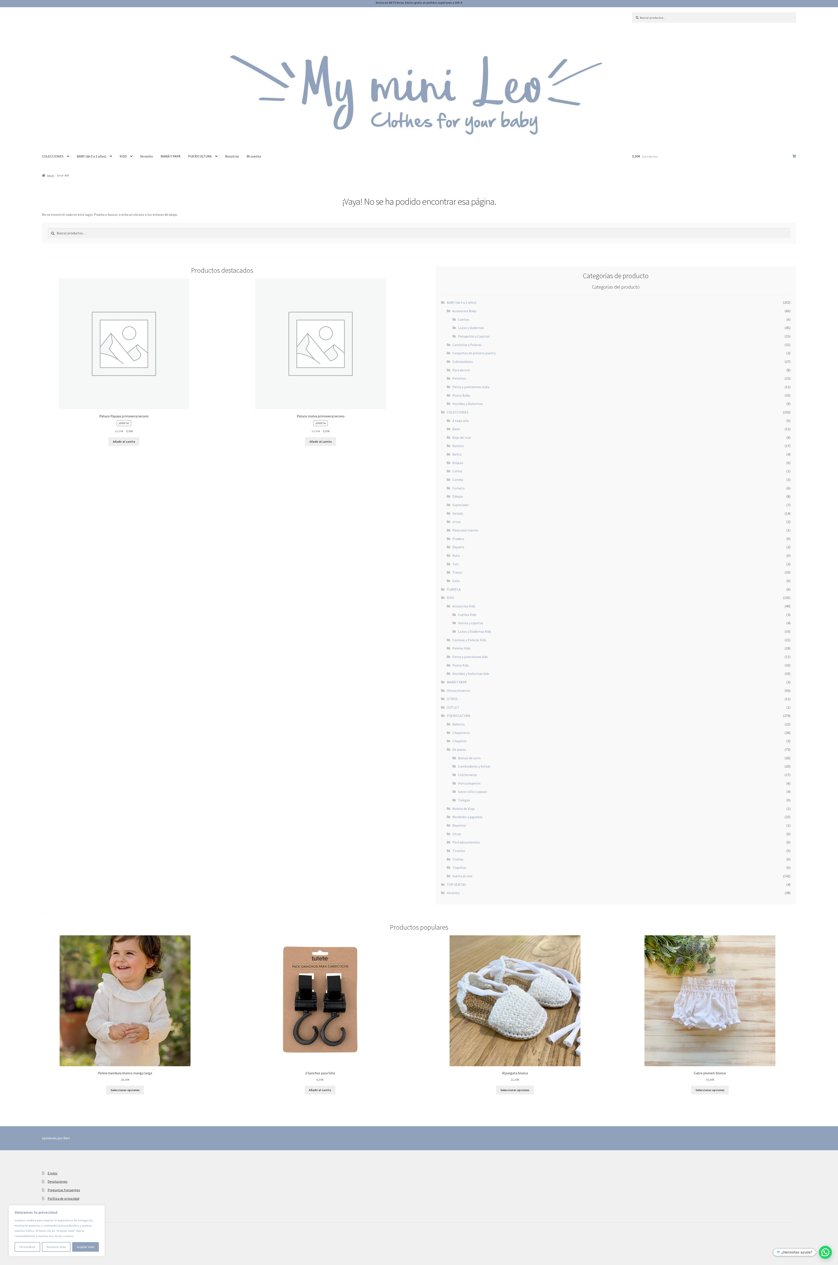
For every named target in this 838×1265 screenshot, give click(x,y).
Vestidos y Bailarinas (467, 403)
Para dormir (461, 370)
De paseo (459, 749)
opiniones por (56, 1138)
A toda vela (460, 420)
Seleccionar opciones (125, 1090)
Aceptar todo (85, 1247)
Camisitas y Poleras (467, 345)
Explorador (460, 505)
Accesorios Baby (464, 311)
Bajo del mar (461, 437)
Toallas (458, 859)
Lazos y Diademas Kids (474, 631)
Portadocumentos (466, 842)
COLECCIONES (53, 156)
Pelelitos (459, 378)
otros (456, 521)
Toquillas (459, 867)
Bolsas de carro (469, 758)
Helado (457, 513)
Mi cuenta (254, 156)
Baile (456, 429)
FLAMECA (454, 589)
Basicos (458, 446)
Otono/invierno (458, 690)
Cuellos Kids (467, 614)
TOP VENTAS (456, 884)
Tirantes (458, 850)
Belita (457, 454)
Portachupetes (469, 783)
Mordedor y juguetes (467, 817)
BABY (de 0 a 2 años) (91, 156)
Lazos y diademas (471, 328)
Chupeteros (461, 732)
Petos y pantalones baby (470, 387)
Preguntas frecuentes (64, 1190)
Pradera (458, 539)
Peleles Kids (461, 648)
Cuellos (463, 319)
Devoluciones (57, 1181)
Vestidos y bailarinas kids (470, 673)
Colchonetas (467, 775)
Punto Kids (460, 665)
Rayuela (458, 547)
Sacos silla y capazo (472, 791)
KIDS (123, 156)
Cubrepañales (462, 361)
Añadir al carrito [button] (124, 442)
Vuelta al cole (462, 876)
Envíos (52, 1173)
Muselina (459, 825)
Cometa (458, 488)
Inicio (50, 175)
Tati (455, 564)
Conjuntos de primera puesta (474, 353)
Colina (457, 471)
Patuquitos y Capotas (474, 336)
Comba (457, 479)
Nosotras (232, 156)
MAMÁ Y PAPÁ (170, 156)
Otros (456, 834)
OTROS (452, 699)
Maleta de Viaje (463, 808)
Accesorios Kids (463, 606)
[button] (825, 1252)
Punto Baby (461, 395)
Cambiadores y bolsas (474, 766)
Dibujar (457, 496)
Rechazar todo (56, 1247)
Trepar (457, 572)
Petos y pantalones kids (470, 657)
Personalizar (27, 1247)
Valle (456, 581)
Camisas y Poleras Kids (469, 640)
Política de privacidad (63, 1198)
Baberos (458, 724)
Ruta (456, 555)
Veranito (146, 156)
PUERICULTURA (200, 156)
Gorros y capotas (470, 623)
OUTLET (453, 707)
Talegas (464, 800)
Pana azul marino (465, 530)
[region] (57, 1230)
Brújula (457, 463)
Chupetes (459, 741)
